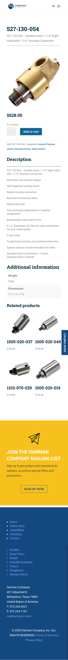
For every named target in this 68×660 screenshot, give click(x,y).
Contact (15, 538)
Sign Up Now (34, 489)
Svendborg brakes (21, 562)
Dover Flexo (17, 554)
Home (13, 521)
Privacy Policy (34, 640)
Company (16, 534)
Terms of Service (46, 635)
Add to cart (31, 132)
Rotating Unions (23, 149)
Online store (17, 526)
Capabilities (17, 530)
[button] (55, 60)
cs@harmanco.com (19, 616)
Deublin (14, 550)
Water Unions (38, 149)
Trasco (14, 566)
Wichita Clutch (19, 574)
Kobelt (14, 558)
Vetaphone (16, 570)
